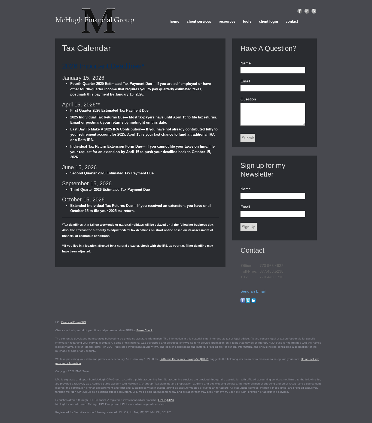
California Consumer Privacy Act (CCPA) (184, 359)
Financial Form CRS (73, 322)
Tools (247, 21)
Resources (227, 21)
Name (245, 63)
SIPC (170, 399)
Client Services (199, 21)
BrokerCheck (144, 330)
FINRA (162, 399)
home (174, 21)
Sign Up (248, 227)
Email (245, 81)
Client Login (268, 21)
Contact (292, 21)
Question (248, 99)
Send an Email (253, 291)
